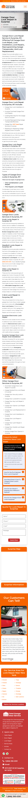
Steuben (4, 682)
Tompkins (18, 688)
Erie (3, 696)
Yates (3, 685)
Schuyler (4, 680)
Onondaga (18, 694)
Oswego (18, 691)
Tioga (17, 680)
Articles (6, 746)
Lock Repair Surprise (20, 11)
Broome (4, 699)
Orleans (4, 688)
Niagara (4, 691)
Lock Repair (7, 741)
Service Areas (8, 743)
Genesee (4, 694)
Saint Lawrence (20, 696)
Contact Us (7, 749)
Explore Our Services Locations (14, 704)
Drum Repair (8, 738)
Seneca (18, 685)
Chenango (18, 682)
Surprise (9, 11)
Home (3, 11)
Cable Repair (8, 735)
